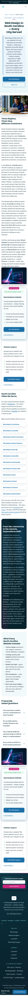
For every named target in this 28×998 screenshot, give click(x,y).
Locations (11, 14)
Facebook (4, 920)
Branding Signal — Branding (14, 971)
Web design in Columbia (10, 430)
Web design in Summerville (11, 462)
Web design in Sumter (10, 481)
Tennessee (16, 507)
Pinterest (23, 920)
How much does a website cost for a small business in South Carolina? (12, 713)
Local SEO (14, 939)
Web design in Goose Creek (11, 468)
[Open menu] (26, 7)
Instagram (11, 920)
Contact (14, 955)
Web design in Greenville (10, 456)
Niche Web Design (14, 942)
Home (6, 14)
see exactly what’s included (10, 512)
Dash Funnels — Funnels (14, 974)
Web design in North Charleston (13, 437)
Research (14, 958)
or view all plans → (8, 334)
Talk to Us (14, 85)
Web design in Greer (9, 475)
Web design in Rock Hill (10, 449)
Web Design (14, 932)
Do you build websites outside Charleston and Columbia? (10, 723)
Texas (3, 510)
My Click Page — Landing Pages (14, 977)
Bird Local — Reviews (14, 967)
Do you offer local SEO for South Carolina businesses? (12, 744)
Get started (16, 2)
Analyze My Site (14, 886)
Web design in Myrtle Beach (12, 494)
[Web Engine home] (3, 6)
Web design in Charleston (11, 424)
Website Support (14, 935)
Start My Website (14, 79)
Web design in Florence (10, 487)
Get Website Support (14, 379)
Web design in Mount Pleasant (12, 443)
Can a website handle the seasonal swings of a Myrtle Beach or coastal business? (12, 734)
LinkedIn (17, 920)
